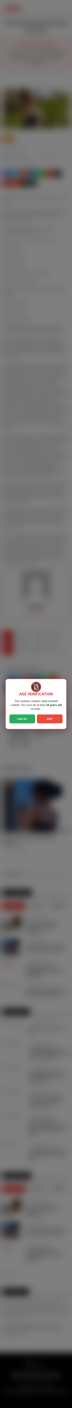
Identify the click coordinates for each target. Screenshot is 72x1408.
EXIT (50, 718)
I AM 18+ (22, 718)
